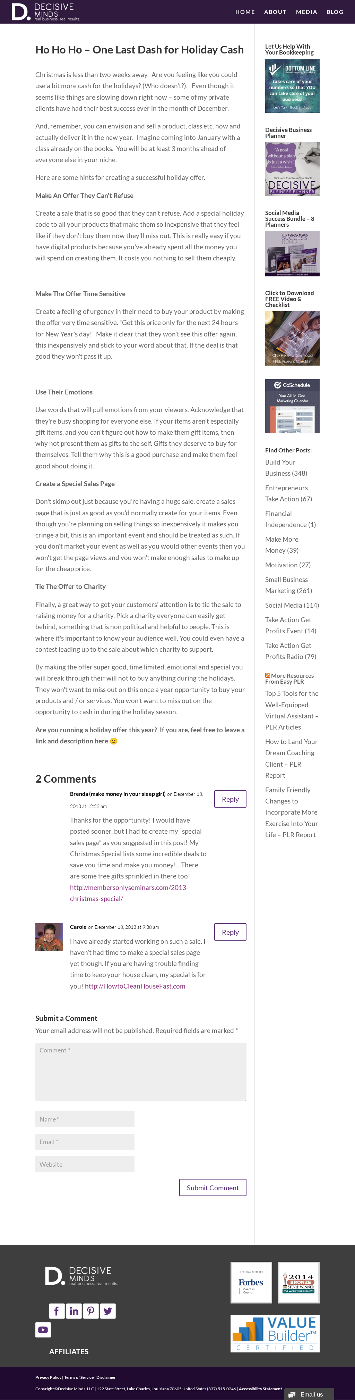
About (275, 12)
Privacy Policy (48, 1377)
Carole (78, 926)
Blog (335, 12)
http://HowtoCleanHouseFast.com (135, 986)
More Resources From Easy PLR (289, 678)
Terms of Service (79, 1377)
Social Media (283, 605)
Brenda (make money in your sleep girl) (118, 793)
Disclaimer (106, 1377)
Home (245, 12)
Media (307, 12)
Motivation (281, 565)
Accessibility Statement (260, 1388)
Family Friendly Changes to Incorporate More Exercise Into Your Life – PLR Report (291, 812)
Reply (230, 799)
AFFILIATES (68, 1351)
